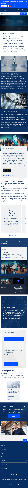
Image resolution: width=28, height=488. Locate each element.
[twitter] (16, 484)
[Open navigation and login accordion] (22, 10)
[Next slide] (21, 235)
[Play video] (18, 281)
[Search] (18, 10)
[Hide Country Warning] (26, 2)
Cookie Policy (7, 257)
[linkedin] (14, 484)
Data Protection (14, 479)
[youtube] (18, 484)
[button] (14, 445)
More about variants (8, 175)
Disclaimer (4, 479)
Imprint (8, 479)
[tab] (10, 235)
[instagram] (11, 484)
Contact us (23, 13)
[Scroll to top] (25, 440)
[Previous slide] (7, 235)
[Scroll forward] (26, 285)
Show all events (11, 364)
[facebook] (9, 484)
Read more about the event (11, 358)
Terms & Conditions (22, 479)
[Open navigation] (26, 10)
